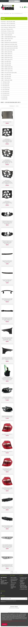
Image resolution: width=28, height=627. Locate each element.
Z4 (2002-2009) (4, 99)
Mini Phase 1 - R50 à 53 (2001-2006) (8, 21)
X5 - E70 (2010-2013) (5, 95)
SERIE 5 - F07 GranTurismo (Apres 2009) (8, 72)
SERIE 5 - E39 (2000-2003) (6, 65)
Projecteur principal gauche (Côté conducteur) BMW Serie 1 (7, 398)
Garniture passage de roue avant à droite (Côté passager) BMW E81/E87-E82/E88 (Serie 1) (7, 242)
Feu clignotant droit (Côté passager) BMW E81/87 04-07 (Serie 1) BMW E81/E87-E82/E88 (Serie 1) (7, 566)
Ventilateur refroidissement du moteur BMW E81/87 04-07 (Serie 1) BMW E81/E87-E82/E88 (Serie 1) (7, 182)
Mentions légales (22, 581)
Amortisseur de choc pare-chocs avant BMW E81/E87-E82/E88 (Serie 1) (7, 299)
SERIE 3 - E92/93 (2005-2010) (6, 55)
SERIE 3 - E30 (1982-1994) (6, 40)
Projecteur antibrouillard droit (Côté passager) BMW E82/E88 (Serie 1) (7, 526)
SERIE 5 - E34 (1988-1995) (6, 61)
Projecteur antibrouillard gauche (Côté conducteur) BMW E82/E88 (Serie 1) (7, 507)
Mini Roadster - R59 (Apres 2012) (7, 31)
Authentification (14, 579)
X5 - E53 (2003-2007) (5, 91)
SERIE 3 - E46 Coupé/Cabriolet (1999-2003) (9, 46)
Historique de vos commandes (14, 581)
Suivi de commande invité (13, 587)
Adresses (13, 584)
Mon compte (13, 577)
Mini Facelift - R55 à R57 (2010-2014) (8, 25)
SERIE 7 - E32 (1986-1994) (6, 74)
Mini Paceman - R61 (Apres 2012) (7, 33)
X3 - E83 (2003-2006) (5, 84)
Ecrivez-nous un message (14, 608)
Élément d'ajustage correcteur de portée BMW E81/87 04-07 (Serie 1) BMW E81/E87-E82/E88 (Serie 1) (7, 378)
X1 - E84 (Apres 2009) (5, 82)
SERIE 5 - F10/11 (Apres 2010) (6, 70)
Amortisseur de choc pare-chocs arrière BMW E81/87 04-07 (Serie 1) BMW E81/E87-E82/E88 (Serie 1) (7, 319)
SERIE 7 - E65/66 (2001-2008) (6, 80)
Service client (14, 606)
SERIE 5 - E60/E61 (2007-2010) (6, 68)
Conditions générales (22, 583)
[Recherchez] (19, 1)
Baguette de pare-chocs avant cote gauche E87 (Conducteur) (7, 261)
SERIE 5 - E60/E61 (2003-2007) (6, 66)
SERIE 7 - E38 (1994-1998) (6, 76)
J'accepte (4, 624)
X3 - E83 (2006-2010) (5, 85)
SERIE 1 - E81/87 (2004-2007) (6, 34)
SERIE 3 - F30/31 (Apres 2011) (6, 59)
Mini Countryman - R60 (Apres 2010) (8, 27)
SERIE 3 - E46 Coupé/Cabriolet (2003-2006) (9, 48)
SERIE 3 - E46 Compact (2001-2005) (8, 50)
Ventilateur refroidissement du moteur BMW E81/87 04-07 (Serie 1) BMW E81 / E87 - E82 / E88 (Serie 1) (7, 161)
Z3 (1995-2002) (4, 97)
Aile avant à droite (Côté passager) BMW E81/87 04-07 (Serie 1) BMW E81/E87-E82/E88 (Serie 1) (7, 359)
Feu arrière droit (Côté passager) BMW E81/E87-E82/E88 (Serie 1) (7, 469)
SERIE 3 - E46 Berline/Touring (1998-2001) (9, 42)
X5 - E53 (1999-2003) (5, 89)
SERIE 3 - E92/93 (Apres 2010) (6, 57)
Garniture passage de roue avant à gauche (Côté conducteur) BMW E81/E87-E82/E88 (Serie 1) (7, 222)
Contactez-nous (3, 0)
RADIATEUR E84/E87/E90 (7, 121)
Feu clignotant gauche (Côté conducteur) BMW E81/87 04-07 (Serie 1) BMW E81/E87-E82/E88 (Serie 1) (7, 546)
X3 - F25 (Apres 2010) (5, 87)
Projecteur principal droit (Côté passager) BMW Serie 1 (7, 417)
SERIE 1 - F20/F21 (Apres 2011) (7, 38)
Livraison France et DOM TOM (23, 578)
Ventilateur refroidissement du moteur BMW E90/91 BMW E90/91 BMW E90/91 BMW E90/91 (7, 141)
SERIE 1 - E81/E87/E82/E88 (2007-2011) (8, 36)
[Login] (23, 7)
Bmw (3, 18)
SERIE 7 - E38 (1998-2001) (6, 78)
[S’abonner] (26, 598)
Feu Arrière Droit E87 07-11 (7, 451)
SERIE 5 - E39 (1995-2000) (6, 63)
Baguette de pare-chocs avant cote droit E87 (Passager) (7, 280)
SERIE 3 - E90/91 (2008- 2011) (6, 53)
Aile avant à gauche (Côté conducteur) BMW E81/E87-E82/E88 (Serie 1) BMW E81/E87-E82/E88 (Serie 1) (7, 339)
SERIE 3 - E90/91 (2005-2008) (6, 51)
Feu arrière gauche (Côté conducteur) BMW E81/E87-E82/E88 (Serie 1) (7, 488)
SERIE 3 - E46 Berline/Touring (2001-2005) (9, 44)
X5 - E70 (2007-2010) (5, 93)
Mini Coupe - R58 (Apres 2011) (7, 29)
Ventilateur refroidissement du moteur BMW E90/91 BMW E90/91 (7, 202)
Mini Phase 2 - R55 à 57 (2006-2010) (8, 23)
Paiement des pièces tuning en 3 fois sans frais (23, 586)
